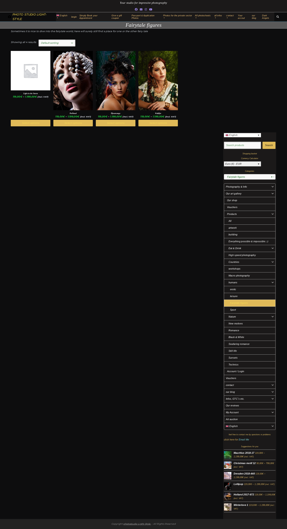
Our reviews (232, 405)
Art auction (232, 419)
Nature (232, 316)
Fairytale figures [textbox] (248, 177)
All (230, 221)
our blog (230, 392)
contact (230, 385)
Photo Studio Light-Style (30, 17)
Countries (234, 262)
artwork (233, 228)
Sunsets (233, 357)
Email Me (244, 439)
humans (233, 282)
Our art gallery (234, 193)
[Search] (278, 17)
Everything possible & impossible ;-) (248, 241)
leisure (234, 296)
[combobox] (249, 177)
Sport (233, 310)
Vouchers (232, 207)
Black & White (236, 337)
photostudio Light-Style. (137, 524)
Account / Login (235, 371)
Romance (234, 330)
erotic (233, 289)
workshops (235, 268)
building (233, 234)
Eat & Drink (235, 248)
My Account (232, 412)
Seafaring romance (239, 344)
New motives (236, 323)
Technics (234, 364)
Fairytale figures (239, 303)
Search (269, 145)
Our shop (232, 200)
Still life (233, 351)
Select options (30, 123)
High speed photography (242, 255)
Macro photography (239, 275)
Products (232, 214)
